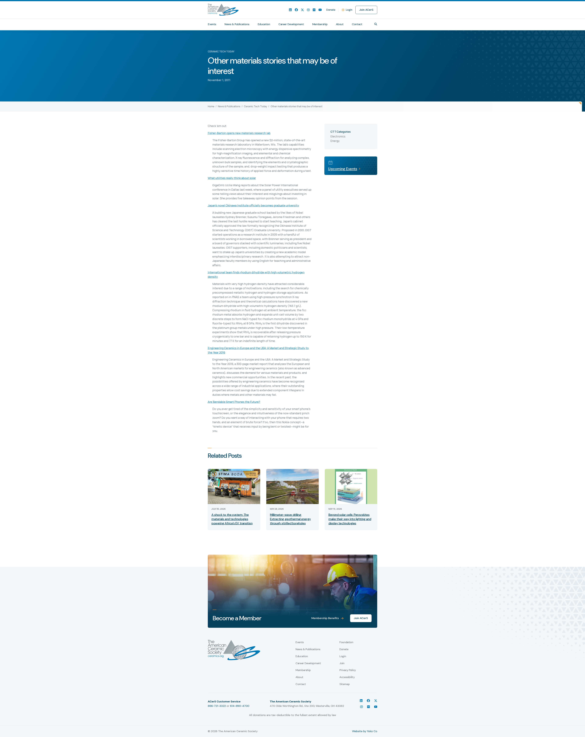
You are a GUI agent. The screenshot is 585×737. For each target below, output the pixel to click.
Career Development (291, 24)
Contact (357, 24)
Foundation (346, 642)
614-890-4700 (239, 706)
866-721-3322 (217, 706)
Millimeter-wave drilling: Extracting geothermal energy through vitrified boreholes (290, 519)
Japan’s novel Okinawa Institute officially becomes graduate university (253, 205)
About (340, 24)
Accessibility (347, 677)
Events (212, 24)
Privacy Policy (347, 670)
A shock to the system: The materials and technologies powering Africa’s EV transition (232, 519)
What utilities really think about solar (232, 178)
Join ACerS (366, 10)
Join (341, 663)
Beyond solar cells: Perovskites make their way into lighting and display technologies (349, 519)
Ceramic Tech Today (255, 106)
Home (211, 106)
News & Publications (237, 24)
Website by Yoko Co (364, 731)
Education (264, 24)
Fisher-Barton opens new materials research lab (239, 133)
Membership (319, 24)
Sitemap (344, 684)
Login (349, 10)
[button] (375, 24)
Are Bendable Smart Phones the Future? (234, 402)
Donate (330, 10)
